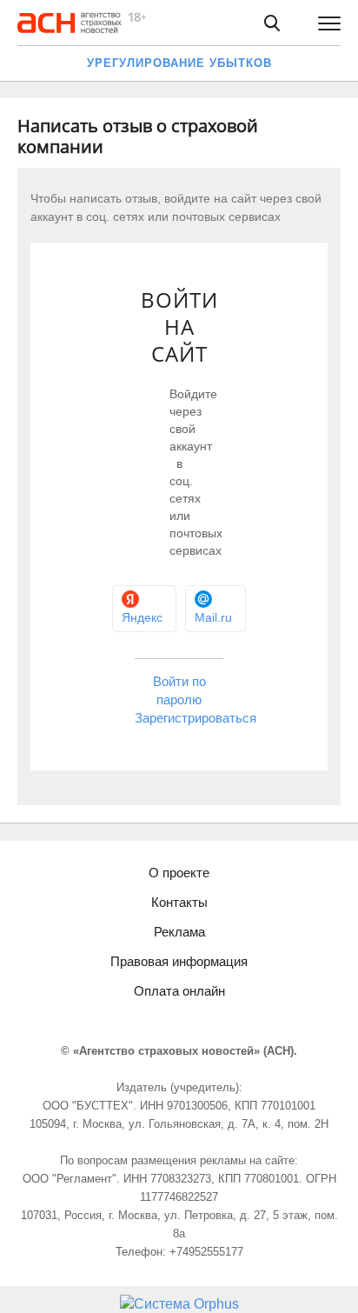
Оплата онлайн (179, 990)
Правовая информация (179, 961)
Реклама (179, 931)
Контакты (179, 902)
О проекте (179, 872)
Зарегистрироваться (195, 717)
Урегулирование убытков (179, 63)
